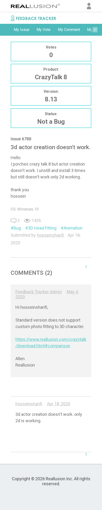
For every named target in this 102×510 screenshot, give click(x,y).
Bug (17, 228)
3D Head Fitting (42, 228)
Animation (73, 228)
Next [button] (95, 29)
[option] (21, 30)
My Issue (21, 29)
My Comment (69, 29)
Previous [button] (7, 29)
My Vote (44, 29)
